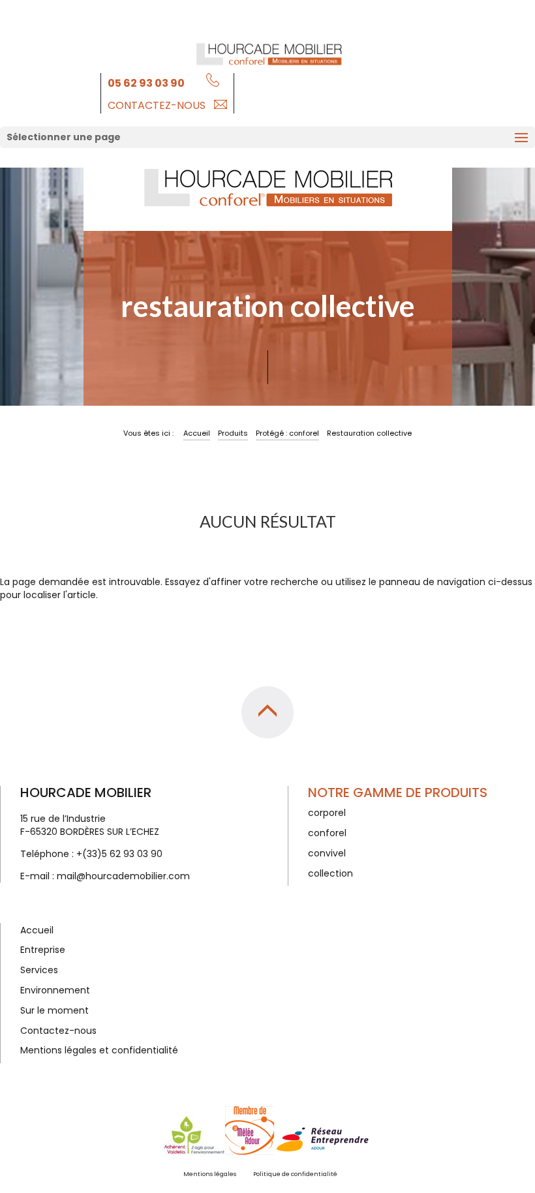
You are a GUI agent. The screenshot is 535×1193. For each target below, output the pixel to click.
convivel (327, 853)
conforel (327, 832)
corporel (327, 812)
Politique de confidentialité (295, 1174)
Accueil (196, 433)
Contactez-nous (157, 105)
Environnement (55, 990)
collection (330, 873)
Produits (233, 433)
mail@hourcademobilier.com (123, 876)
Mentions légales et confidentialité (99, 1050)
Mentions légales (209, 1174)
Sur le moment (54, 1010)
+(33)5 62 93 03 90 (119, 853)
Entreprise (42, 949)
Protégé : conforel (287, 433)
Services (39, 969)
